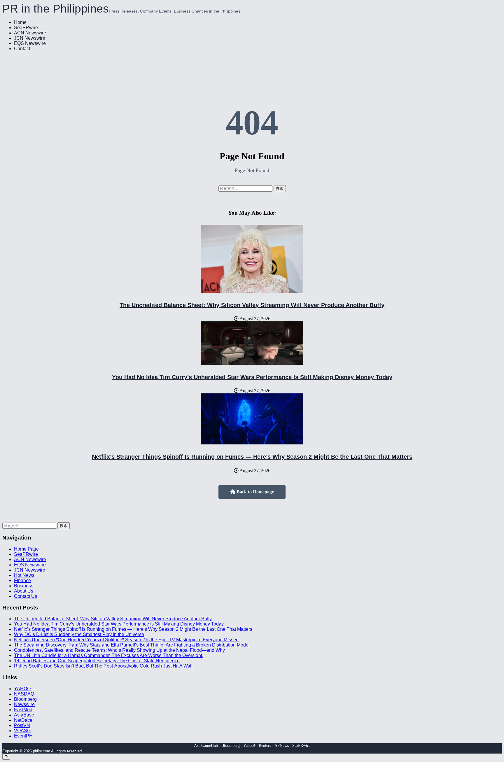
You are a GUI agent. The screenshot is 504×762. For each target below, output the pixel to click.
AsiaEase (24, 714)
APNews (281, 745)
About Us (23, 590)
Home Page (26, 548)
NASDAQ (24, 693)
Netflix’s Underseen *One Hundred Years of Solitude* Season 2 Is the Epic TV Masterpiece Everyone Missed (126, 639)
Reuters (265, 745)
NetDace (23, 720)
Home (20, 22)
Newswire (24, 704)
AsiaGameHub (206, 745)
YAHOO (22, 688)
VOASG (22, 730)
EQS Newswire (30, 43)
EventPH (23, 735)
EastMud (23, 709)
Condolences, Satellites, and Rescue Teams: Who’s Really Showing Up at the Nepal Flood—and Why (119, 650)
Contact (22, 48)
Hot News (24, 575)
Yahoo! (249, 745)
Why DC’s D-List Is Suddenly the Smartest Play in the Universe (79, 634)
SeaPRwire (26, 27)
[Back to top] (6, 757)
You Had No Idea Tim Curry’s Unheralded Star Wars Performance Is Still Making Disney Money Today (252, 377)
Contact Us (25, 596)
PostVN (22, 725)
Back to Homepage (254, 491)
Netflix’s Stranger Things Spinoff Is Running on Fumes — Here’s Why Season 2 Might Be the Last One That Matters (252, 456)
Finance (22, 580)
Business (23, 585)
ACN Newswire (30, 32)
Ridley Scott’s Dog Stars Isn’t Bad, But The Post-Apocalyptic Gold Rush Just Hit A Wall (103, 665)
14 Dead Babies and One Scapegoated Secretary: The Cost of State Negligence (97, 660)
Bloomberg (25, 699)
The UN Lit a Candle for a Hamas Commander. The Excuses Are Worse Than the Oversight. (108, 655)
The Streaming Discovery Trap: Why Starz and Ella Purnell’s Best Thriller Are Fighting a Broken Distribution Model (132, 644)
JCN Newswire (29, 38)
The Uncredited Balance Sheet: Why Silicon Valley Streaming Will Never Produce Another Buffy (252, 305)
